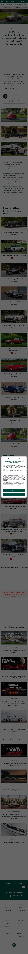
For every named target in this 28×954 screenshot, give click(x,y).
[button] (14, 473)
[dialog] (14, 477)
